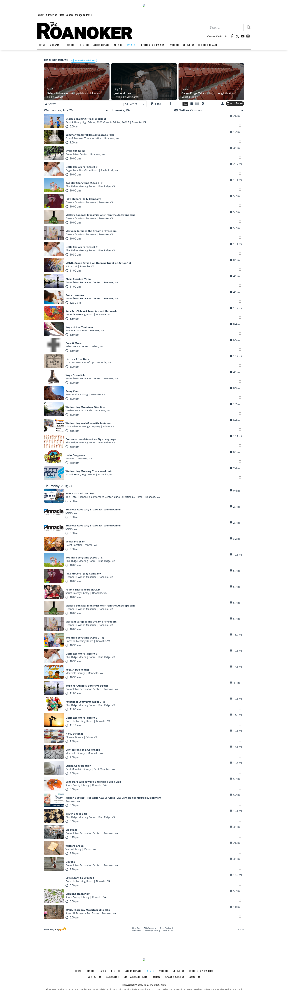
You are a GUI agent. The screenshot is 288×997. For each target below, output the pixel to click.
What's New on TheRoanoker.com (122, 526)
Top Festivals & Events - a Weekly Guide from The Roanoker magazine (144, 521)
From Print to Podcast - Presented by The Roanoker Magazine (139, 516)
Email (99, 461)
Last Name (103, 494)
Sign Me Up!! (144, 552)
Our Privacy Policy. (119, 542)
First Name (103, 477)
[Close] (192, 438)
